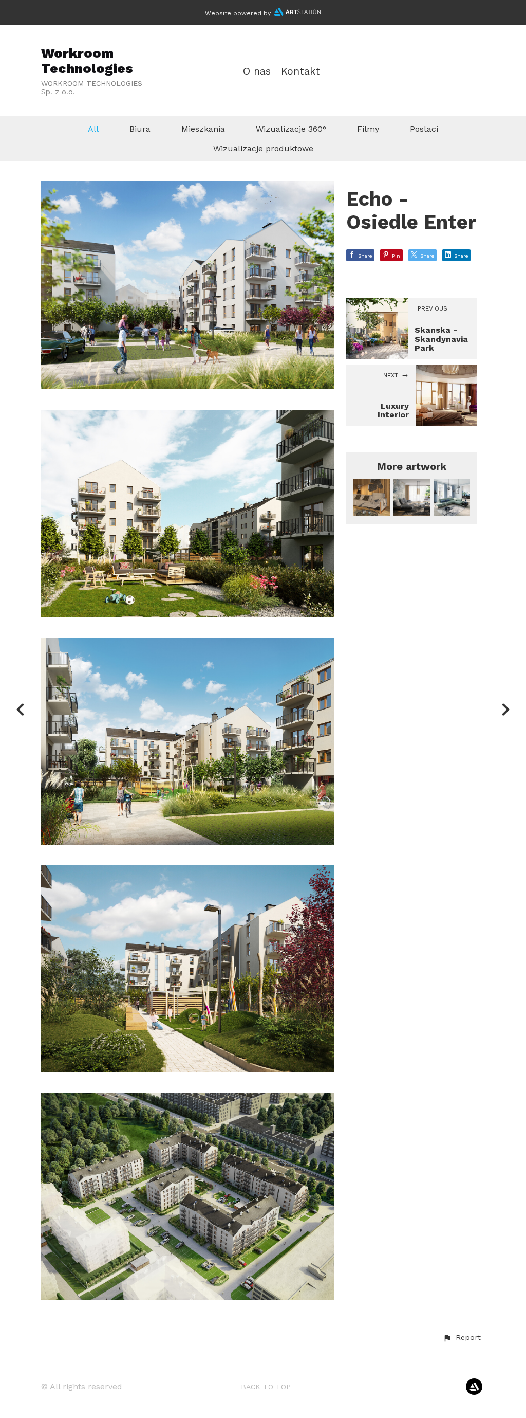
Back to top (266, 1387)
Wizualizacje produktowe (263, 148)
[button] (462, 1338)
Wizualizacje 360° (291, 129)
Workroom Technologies (87, 60)
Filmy (368, 129)
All (93, 129)
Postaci (424, 129)
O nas (257, 71)
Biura (140, 129)
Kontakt (300, 71)
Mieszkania (203, 129)
